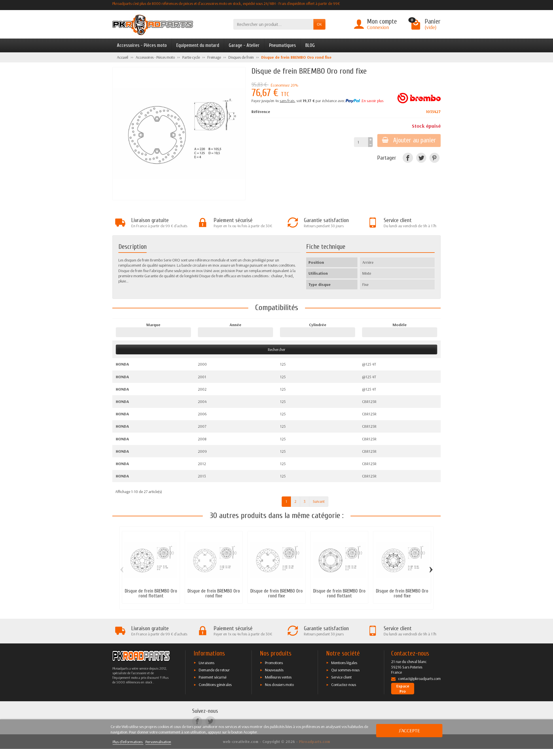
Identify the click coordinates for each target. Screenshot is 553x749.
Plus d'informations (128, 741)
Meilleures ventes (278, 677)
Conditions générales (215, 684)
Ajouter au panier (414, 140)
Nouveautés (274, 669)
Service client (341, 677)
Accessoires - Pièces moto (142, 45)
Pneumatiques (282, 45)
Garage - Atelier (244, 45)
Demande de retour (214, 669)
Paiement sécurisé (212, 677)
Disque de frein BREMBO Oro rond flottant (151, 593)
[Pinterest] (434, 158)
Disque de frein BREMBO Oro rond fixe (214, 593)
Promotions (274, 662)
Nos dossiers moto (279, 684)
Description (132, 247)
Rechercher (276, 349)
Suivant (319, 501)
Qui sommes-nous (345, 669)
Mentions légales (344, 662)
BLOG (310, 45)
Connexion (378, 27)
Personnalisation (158, 741)
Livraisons (206, 662)
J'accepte (409, 730)
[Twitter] (421, 158)
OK (319, 24)
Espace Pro (402, 688)
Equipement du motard (197, 45)
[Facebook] (408, 158)
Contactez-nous (343, 684)
